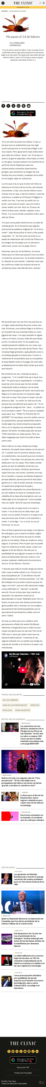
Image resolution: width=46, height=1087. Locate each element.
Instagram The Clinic (17, 1051)
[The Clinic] (4, 3)
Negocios (6, 916)
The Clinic (12, 1081)
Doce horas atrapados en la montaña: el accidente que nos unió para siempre (32, 817)
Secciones (44, 3)
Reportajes (26, 723)
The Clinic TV (25, 1051)
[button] (3, 106)
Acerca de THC (23, 1067)
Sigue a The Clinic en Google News (23, 113)
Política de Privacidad (23, 1073)
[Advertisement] (23, 295)
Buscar (40, 3)
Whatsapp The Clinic (21, 1051)
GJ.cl (42, 1083)
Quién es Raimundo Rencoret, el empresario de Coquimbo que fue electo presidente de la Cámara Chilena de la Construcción (22, 921)
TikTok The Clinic (33, 1051)
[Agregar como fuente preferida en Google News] (23, 1059)
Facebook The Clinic (13, 1051)
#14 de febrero (10, 700)
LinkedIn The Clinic (29, 1051)
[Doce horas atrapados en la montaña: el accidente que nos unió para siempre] (10, 816)
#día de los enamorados (15, 705)
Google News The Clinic (37, 1051)
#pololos (7, 710)
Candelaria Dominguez (17, 44)
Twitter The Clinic (8, 1051)
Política (18, 871)
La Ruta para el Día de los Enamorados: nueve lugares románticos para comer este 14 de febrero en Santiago (32, 800)
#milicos (34, 705)
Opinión (4, 11)
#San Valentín (22, 710)
